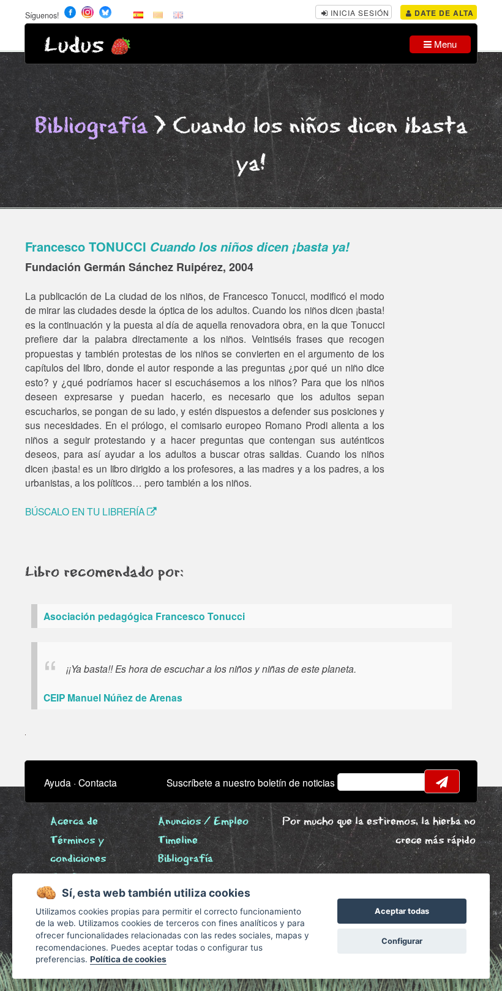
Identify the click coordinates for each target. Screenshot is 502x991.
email (354, 781)
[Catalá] (158, 14)
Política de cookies (128, 959)
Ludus (74, 46)
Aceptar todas (402, 911)
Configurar (401, 941)
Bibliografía (91, 126)
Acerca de (74, 822)
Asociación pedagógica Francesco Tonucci (144, 616)
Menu (444, 43)
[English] (178, 14)
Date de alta (443, 12)
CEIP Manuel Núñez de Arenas (112, 697)
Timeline (178, 841)
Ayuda (57, 782)
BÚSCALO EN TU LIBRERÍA (86, 511)
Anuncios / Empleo (203, 822)
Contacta (97, 782)
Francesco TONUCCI (187, 246)
